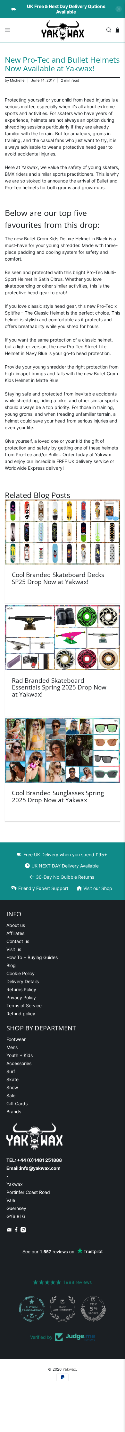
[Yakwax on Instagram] (23, 1230)
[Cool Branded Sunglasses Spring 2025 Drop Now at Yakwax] (62, 750)
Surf (10, 1071)
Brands (13, 1111)
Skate (12, 1079)
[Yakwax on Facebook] (16, 1230)
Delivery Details (22, 981)
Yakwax (69, 1369)
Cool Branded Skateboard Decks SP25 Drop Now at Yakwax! (58, 578)
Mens (12, 1047)
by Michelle (15, 80)
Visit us (13, 949)
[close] (118, 9)
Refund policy (20, 1013)
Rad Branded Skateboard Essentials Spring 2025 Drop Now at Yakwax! (59, 687)
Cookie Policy (20, 973)
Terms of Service (24, 1005)
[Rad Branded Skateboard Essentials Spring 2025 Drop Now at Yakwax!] (62, 637)
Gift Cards (17, 1103)
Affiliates (15, 933)
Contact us (17, 941)
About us (15, 925)
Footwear (16, 1039)
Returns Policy (21, 989)
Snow (12, 1087)
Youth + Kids (19, 1055)
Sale (10, 1095)
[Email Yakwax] (9, 1230)
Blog (11, 965)
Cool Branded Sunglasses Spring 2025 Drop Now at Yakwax (58, 796)
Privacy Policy (21, 997)
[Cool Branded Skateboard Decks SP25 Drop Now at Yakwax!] (62, 532)
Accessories (18, 1063)
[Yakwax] (62, 30)
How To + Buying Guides (32, 957)
